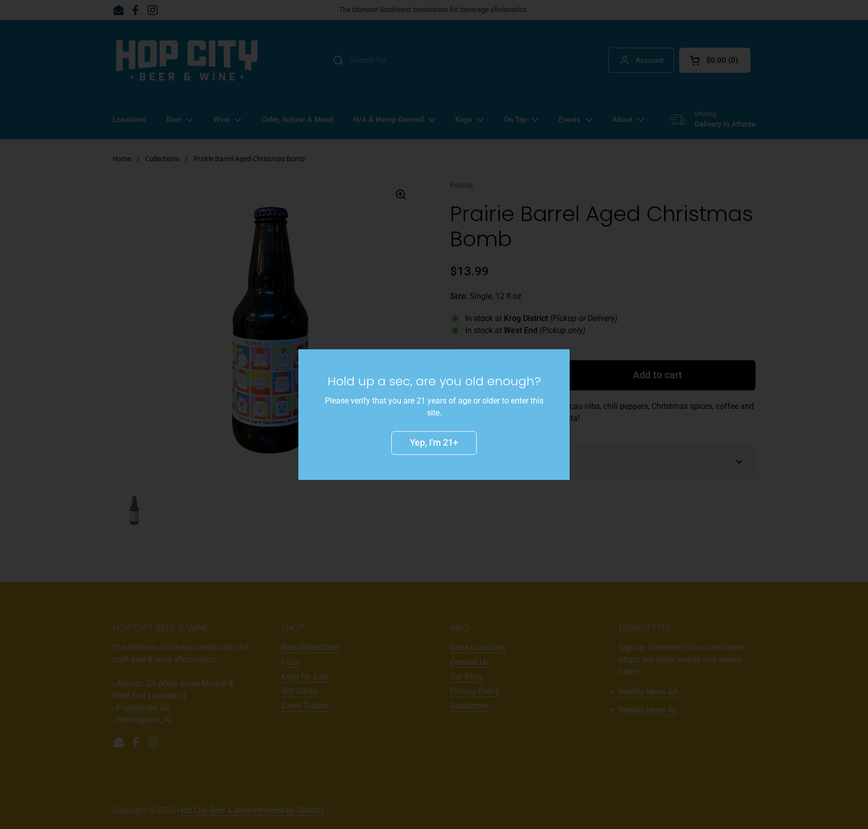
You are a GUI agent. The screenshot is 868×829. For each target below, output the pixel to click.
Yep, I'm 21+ (434, 442)
